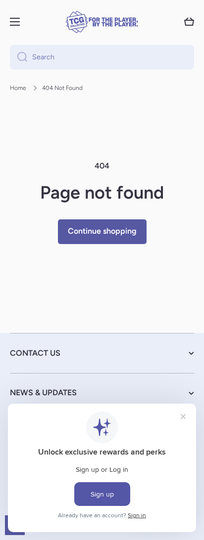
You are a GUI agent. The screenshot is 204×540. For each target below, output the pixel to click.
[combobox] (102, 57)
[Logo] (102, 22)
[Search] (18, 57)
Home (18, 87)
